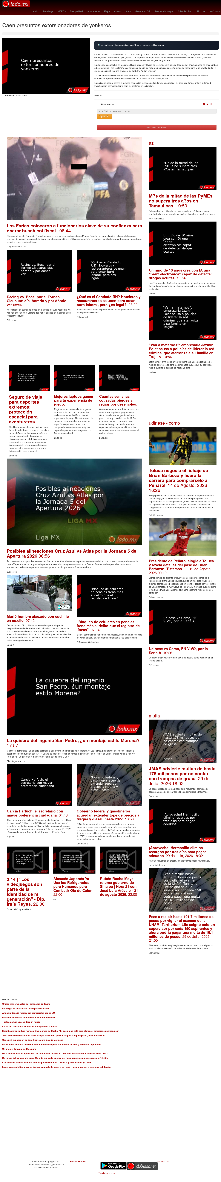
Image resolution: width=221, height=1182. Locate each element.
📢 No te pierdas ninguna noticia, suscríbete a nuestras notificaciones (130, 45)
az (151, 143)
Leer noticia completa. (156, 127)
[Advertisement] (74, 344)
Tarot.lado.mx (162, 1161)
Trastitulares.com (106, 1172)
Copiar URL (104, 116)
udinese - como (164, 423)
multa (154, 715)
